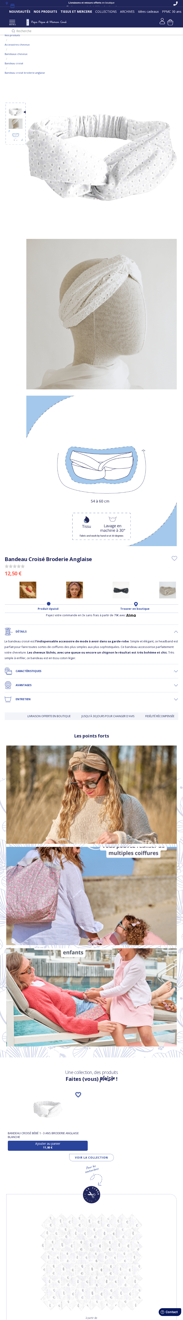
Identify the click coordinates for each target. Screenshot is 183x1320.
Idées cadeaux (148, 11)
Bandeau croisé (14, 63)
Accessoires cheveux (17, 44)
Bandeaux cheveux (16, 54)
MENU (12, 24)
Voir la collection (91, 1157)
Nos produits (12, 35)
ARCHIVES (127, 11)
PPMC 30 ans (171, 11)
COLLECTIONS (106, 11)
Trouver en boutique (135, 609)
